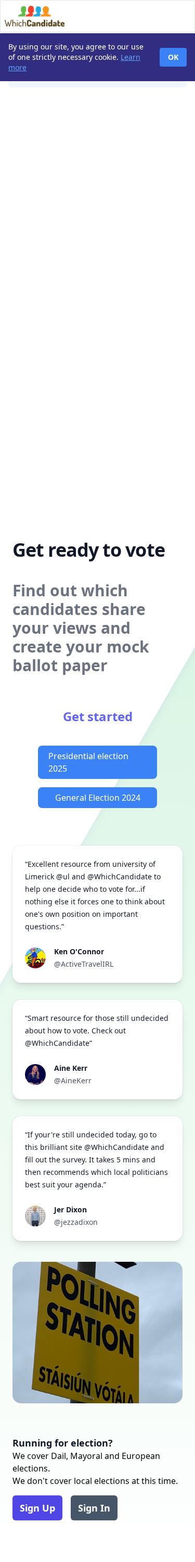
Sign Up (37, 1508)
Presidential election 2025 (88, 762)
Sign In (94, 1508)
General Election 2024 (97, 797)
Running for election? (62, 1443)
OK (173, 57)
